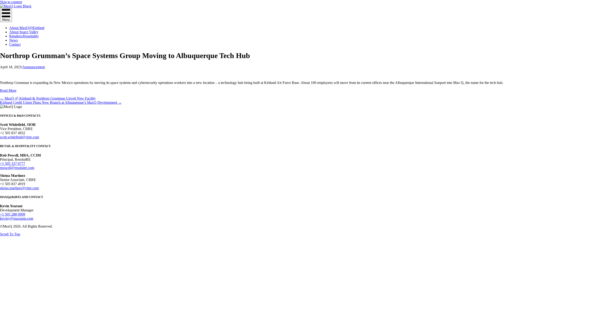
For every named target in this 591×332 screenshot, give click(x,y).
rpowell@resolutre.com (17, 168)
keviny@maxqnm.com (16, 218)
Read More (8, 90)
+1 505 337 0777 (12, 164)
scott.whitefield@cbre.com (19, 137)
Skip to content (11, 2)
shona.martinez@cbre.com (19, 188)
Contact (15, 44)
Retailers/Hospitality (24, 36)
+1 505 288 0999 (12, 214)
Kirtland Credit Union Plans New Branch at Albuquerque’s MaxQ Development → (61, 102)
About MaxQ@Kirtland (26, 28)
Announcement (33, 67)
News (13, 40)
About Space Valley (23, 32)
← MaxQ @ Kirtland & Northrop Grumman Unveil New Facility (48, 98)
